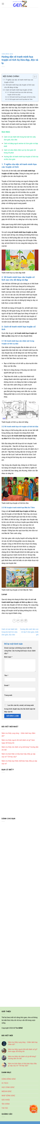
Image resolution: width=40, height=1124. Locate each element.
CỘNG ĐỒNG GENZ (7, 54)
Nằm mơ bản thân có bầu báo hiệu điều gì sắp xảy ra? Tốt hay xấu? (18, 755)
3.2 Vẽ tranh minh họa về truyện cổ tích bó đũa (21, 97)
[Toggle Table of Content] (33, 76)
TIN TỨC (5, 1108)
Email (6, 685)
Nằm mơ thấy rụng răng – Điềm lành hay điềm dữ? (18, 734)
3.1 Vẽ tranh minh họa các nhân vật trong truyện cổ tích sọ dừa (20, 93)
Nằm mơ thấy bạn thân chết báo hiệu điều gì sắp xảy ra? (19, 762)
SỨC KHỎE (6, 1100)
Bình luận (8, 657)
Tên (6, 675)
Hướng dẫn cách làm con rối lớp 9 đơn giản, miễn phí (29, 632)
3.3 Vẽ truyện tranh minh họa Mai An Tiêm (20, 99)
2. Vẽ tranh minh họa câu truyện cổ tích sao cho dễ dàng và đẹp (19, 86)
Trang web (8, 695)
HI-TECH (5, 1083)
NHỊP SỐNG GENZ (8, 1096)
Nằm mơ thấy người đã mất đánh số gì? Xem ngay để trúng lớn (18, 741)
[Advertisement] (20, 29)
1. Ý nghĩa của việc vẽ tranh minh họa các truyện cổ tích (18, 81)
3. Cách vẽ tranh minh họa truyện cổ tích (18, 90)
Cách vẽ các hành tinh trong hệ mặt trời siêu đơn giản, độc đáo (9, 632)
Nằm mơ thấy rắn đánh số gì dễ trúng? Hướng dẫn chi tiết (20, 748)
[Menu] (3, 3)
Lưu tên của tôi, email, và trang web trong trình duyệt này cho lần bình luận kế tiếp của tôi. (19, 708)
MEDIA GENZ (7, 1091)
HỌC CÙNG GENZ (8, 1087)
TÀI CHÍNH (6, 1104)
